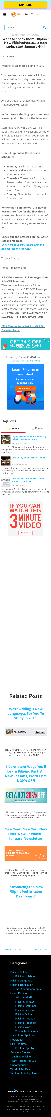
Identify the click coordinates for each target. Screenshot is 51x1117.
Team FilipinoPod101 (23, 1060)
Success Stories (20, 1052)
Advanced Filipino (26, 997)
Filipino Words (24, 1027)
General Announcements (25, 360)
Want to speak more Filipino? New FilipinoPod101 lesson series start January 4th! (25, 43)
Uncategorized (19, 1065)
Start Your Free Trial (25, 388)
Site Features (18, 1043)
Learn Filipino (18, 993)
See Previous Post (12, 949)
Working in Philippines (23, 1073)
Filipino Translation (21, 984)
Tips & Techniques (26, 1031)
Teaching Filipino (20, 1056)
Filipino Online (24, 1014)
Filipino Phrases (25, 1018)
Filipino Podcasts (25, 1022)
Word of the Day (20, 1069)
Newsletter (16, 1039)
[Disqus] (25, 572)
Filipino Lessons (25, 1010)
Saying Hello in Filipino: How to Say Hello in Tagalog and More (29, 438)
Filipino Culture (19, 972)
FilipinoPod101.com (14, 1102)
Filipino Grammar (25, 1005)
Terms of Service (37, 1109)
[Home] (25, 16)
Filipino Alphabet (25, 1001)
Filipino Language (21, 980)
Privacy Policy (29, 1102)
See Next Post (40, 949)
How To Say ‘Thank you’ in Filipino (28, 457)
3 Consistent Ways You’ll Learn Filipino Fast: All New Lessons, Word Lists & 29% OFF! (26, 773)
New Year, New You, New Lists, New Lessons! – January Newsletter (26, 834)
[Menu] (4, 14)
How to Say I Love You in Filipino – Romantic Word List (28, 480)
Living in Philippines (22, 1035)
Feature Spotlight (25, 1048)
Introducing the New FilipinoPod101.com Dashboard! (25, 891)
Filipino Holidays (25, 976)
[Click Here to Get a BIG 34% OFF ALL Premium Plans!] (25, 344)
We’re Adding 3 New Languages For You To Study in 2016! (26, 713)
